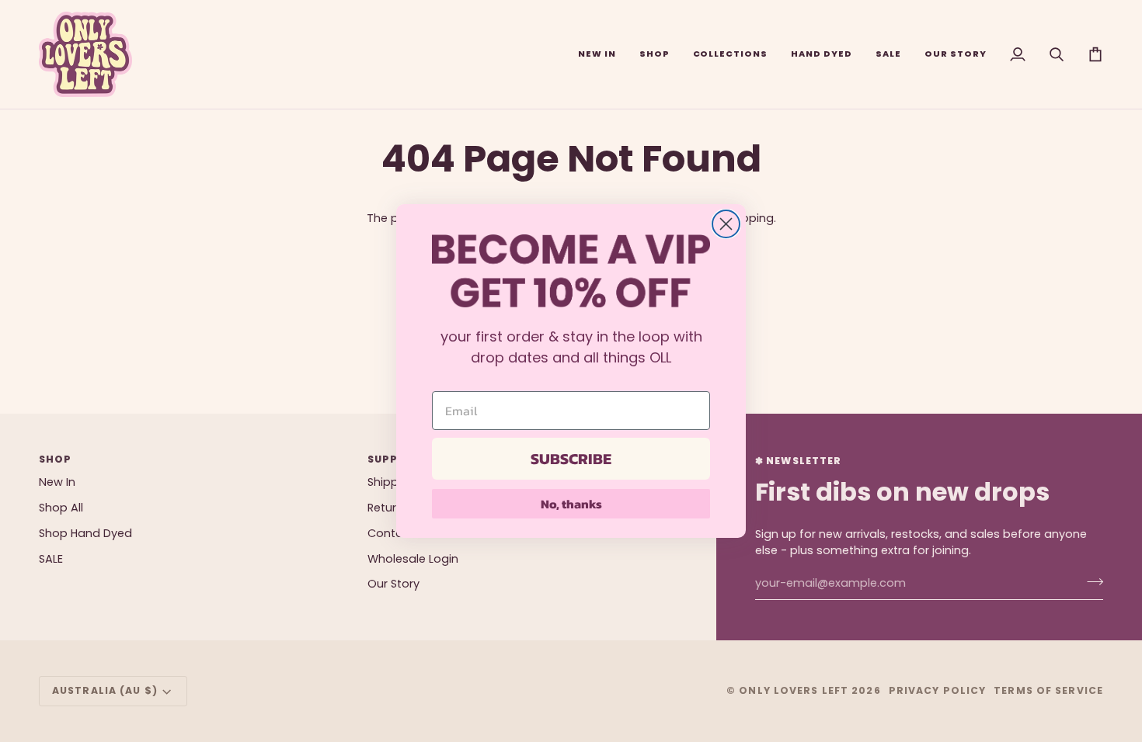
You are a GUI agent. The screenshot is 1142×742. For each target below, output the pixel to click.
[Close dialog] (726, 224)
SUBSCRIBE (571, 458)
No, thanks (571, 503)
